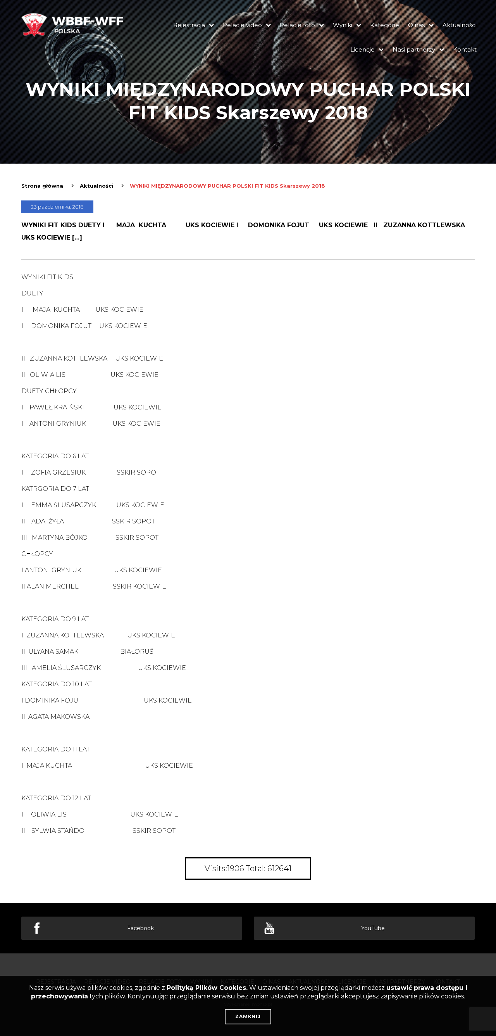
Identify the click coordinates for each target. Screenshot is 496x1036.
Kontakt (465, 49)
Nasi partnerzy (414, 49)
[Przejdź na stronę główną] (73, 35)
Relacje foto (297, 25)
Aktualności (460, 25)
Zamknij (248, 1016)
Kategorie (384, 25)
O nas (416, 25)
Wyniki (342, 25)
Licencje (362, 49)
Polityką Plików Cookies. (207, 987)
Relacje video (242, 25)
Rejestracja (189, 25)
